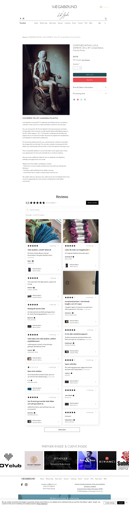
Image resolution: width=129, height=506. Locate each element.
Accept (121, 503)
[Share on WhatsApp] (81, 99)
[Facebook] (21, 18)
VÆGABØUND (64, 6)
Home (24, 37)
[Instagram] (23, 18)
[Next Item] (126, 460)
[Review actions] (58, 245)
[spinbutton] (77, 68)
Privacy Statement (42, 504)
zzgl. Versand (86, 60)
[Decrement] (74, 68)
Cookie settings (109, 503)
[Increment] (80, 68)
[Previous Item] (3, 460)
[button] (106, 18)
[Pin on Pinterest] (78, 99)
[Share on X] (85, 99)
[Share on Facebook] (74, 99)
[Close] (127, 502)
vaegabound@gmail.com (49, 484)
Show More (31, 257)
